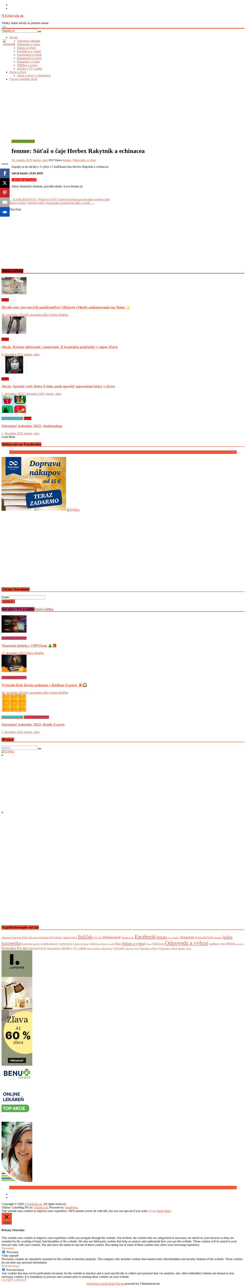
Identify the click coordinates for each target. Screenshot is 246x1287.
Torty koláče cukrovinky (100, 948)
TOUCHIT (118, 948)
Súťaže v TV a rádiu (29, 68)
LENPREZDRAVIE (49, 944)
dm (100, 937)
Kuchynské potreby (31, 944)
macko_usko (40, 160)
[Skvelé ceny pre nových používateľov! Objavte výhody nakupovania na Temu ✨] (14, 293)
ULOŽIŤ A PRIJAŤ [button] (14, 1280)
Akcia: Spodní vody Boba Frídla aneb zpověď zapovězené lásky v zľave (58, 386)
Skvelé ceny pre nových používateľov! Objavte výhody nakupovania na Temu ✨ (66, 307)
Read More (164, 1211)
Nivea (148, 944)
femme (67, 160)
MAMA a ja (95, 944)
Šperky (181, 948)
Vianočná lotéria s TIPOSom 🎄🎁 (29, 646)
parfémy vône (217, 943)
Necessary (12, 1252)
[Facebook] (5, 173)
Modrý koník (108, 944)
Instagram (187, 937)
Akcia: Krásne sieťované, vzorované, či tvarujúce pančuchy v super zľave (59, 347)
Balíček (85, 936)
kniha (227, 937)
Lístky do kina (80, 943)
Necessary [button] (8, 1248)
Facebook (145, 937)
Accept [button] (152, 1211)
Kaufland (218, 937)
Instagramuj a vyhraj (29, 58)
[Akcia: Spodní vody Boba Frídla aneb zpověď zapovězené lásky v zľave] (14, 372)
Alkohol (66, 937)
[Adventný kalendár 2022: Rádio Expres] (14, 710)
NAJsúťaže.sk (13, 16)
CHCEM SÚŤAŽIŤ (24, 179)
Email (5, 597)
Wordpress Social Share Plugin (105, 1283)
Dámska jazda (128, 937)
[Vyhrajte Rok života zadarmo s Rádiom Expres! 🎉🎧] (14, 671)
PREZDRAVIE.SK (38, 948)
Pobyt (231, 943)
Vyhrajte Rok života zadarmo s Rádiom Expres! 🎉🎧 (44, 685)
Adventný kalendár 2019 (41, 937)
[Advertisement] (123, 111)
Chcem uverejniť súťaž (23, 79)
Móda (118, 943)
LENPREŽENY (65, 944)
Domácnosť (112, 937)
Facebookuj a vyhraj (29, 54)
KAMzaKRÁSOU (204, 937)
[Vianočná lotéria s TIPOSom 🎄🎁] (14, 631)
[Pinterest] (5, 192)
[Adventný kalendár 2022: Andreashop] (14, 411)
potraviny (239, 944)
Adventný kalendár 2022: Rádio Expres (33, 724)
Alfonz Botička (58, 314)
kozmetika (11, 943)
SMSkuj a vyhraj (27, 65)
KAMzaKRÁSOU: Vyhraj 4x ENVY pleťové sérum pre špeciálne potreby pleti (59, 199)
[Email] (5, 202)
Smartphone (53, 948)
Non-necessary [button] (11, 1266)
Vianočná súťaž (132, 948)
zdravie (174, 948)
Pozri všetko (43, 609)
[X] (5, 183)
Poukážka (9, 948)
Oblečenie (158, 943)
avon (74, 937)
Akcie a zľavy (18, 72)
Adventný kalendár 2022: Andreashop (32, 426)
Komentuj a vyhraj (28, 61)
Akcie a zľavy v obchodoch (34, 75)
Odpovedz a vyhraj (23, 141)
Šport (188, 949)
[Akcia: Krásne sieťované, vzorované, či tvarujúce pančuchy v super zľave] (14, 332)
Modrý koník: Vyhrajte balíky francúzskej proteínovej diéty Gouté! (51, 203)
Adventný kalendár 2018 (14, 937)
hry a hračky (173, 938)
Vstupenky (164, 948)
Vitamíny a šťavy (148, 948)
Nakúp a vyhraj (133, 943)
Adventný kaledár (12, 418)
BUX (95, 937)
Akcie (5, 299)
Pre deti (22, 948)
